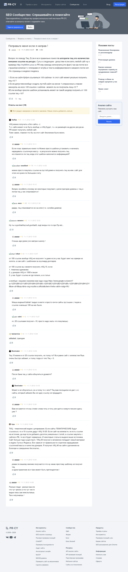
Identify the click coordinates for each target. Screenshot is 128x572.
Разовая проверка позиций (45, 538)
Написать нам (101, 554)
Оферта (99, 561)
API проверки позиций (74, 554)
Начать (109, 121)
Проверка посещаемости (45, 544)
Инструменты (46, 4)
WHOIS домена (41, 558)
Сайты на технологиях (74, 565)
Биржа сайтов (60, 4)
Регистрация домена (106, 60)
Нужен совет (103, 89)
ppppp (14, 50)
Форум (68, 534)
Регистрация (119, 4)
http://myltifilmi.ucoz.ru (26, 64)
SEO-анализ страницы (44, 534)
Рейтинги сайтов (72, 561)
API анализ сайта (72, 551)
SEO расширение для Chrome (106, 544)
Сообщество (74, 4)
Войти (30, 27)
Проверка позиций (104, 538)
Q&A (67, 531)
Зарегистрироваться (15, 27)
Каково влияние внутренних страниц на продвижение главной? (107, 69)
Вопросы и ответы (25, 38)
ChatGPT (39, 541)
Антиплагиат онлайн (43, 551)
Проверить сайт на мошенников (47, 561)
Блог (85, 4)
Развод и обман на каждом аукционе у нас (107, 80)
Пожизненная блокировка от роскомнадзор (108, 51)
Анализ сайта (105, 105)
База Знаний (70, 541)
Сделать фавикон (42, 565)
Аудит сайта (40, 548)
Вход (108, 4)
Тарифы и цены (31, 4)
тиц (19, 98)
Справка (99, 558)
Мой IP (38, 555)
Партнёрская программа (74, 558)
